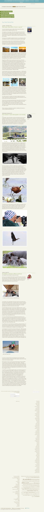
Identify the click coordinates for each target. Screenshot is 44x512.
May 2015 (38, 456)
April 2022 (38, 412)
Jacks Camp (35, 486)
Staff (18, 500)
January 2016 (37, 455)
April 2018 (38, 437)
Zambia (18, 505)
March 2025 (37, 404)
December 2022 (37, 409)
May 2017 (38, 444)
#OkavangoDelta (35, 479)
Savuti (18, 497)
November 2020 (37, 418)
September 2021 (37, 415)
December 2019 (37, 425)
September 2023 (37, 406)
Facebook (23, 2)
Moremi (28, 489)
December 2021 (37, 413)
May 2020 (38, 422)
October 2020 (37, 419)
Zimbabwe (17, 506)
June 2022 (38, 411)
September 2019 (37, 428)
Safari (18, 496)
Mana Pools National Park (15, 487)
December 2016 (37, 448)
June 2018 (38, 436)
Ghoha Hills (24, 486)
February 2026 (37, 403)
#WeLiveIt (14, 6)
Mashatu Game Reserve (16, 489)
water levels (36, 495)
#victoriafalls (37, 481)
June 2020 (38, 421)
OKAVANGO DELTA (32, 491)
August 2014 (37, 462)
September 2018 (37, 434)
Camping (18, 478)
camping (34, 484)
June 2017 (38, 443)
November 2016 (37, 449)
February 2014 (37, 464)
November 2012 (37, 470)
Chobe (18, 479)
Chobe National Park (36, 485)
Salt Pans (36, 492)
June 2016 (38, 453)
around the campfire (16, 476)
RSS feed (18, 401)
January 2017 (37, 447)
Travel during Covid (16, 501)
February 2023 (37, 408)
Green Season (28, 486)
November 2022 (37, 410)
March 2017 (37, 446)
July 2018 (38, 435)
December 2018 (37, 432)
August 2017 (37, 441)
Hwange (18, 482)
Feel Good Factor (9, 6)
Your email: (18, 392)
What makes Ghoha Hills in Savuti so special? (12, 27)
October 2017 (37, 439)
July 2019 (38, 429)
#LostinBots (27, 479)
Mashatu (18, 488)
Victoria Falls (17, 503)
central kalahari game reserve (26, 485)
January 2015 (37, 459)
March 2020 (37, 423)
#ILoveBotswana (35, 477)
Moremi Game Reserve (34, 489)
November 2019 (37, 426)
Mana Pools (32, 488)
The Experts (4, 6)
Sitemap (22, 508)
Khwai (18, 483)
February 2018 (37, 438)
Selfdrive (35, 493)
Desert (18, 480)
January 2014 (37, 465)
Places (18, 495)
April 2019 (38, 430)
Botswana (36, 483)
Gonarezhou (17, 481)
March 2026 (37, 402)
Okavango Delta (17, 493)
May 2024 (38, 405)
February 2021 (37, 417)
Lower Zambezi (17, 485)
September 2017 (37, 440)
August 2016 (37, 452)
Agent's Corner (18, 6)
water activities (31, 495)
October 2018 (37, 433)
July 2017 (38, 442)
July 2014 (38, 463)
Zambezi (18, 504)
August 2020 (37, 420)
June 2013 (38, 467)
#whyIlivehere (31, 483)
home (1, 6)
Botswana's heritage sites (15, 477)
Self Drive (18, 498)
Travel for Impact (16, 502)
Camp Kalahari (37, 484)
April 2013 (38, 468)
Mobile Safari (17, 491)
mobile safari (24, 489)
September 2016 (37, 451)
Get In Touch (24, 6)
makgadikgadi (27, 488)
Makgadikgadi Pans (16, 486)
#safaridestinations (25, 481)
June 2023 (38, 407)
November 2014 (37, 460)
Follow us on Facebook (16, 508)
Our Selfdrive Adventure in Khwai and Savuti (12, 274)
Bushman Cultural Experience (28, 484)
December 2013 (37, 466)
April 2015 (38, 457)
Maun (18, 490)
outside (18, 494)
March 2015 (37, 458)
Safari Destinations (30, 492)
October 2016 (37, 450)
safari (24, 492)
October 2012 (37, 471)
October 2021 (37, 414)
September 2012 (37, 472)
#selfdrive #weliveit (32, 481)
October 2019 (37, 427)
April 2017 (38, 445)
